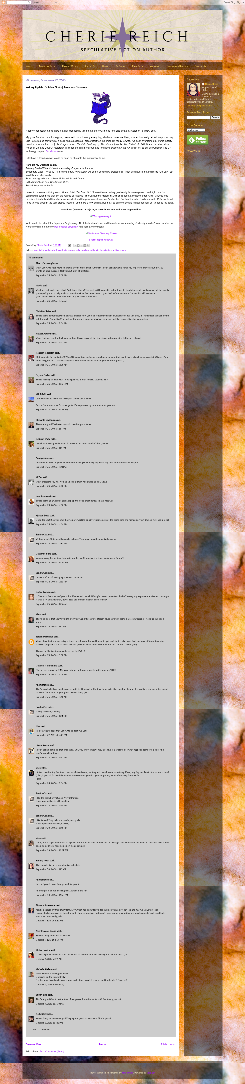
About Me (90, 66)
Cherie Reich (211, 84)
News (105, 66)
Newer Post (34, 1044)
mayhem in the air (89, 250)
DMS (38, 767)
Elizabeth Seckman (45, 420)
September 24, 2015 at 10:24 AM (52, 562)
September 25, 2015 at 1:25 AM (51, 604)
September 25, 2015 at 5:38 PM (51, 655)
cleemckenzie (42, 745)
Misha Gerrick (43, 950)
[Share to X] (81, 245)
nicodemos (127, 1072)
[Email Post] (68, 245)
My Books (120, 66)
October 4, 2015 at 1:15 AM (49, 959)
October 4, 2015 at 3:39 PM (50, 1003)
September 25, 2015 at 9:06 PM (51, 674)
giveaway (68, 250)
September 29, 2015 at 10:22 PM (52, 850)
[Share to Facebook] (84, 245)
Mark (38, 614)
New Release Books (46, 931)
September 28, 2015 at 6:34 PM (51, 783)
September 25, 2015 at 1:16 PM (51, 626)
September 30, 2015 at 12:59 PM (52, 895)
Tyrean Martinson (44, 636)
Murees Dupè (42, 515)
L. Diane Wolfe (43, 439)
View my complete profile (199, 105)
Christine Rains (43, 311)
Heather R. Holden (45, 352)
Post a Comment (41, 1029)
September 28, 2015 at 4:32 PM (51, 757)
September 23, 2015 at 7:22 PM (51, 543)
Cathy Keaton (43, 592)
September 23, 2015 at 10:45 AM (52, 409)
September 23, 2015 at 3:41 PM (51, 467)
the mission (105, 250)
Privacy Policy (70, 66)
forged (59, 250)
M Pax (39, 477)
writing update (119, 250)
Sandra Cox (42, 534)
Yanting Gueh (42, 860)
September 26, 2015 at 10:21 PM (51, 716)
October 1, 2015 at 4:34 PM (49, 939)
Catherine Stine (43, 553)
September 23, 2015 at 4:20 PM (51, 486)
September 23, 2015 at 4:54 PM (51, 524)
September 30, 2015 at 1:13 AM (51, 869)
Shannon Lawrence (45, 905)
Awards (154, 66)
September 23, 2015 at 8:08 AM (51, 275)
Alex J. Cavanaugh (45, 263)
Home (29, 66)
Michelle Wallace (44, 969)
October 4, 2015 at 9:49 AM (50, 984)
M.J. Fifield (41, 394)
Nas (38, 726)
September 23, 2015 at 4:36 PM (51, 505)
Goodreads (52, 151)
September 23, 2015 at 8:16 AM (51, 301)
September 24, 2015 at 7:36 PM (51, 581)
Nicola (39, 285)
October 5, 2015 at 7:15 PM (49, 1022)
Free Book (137, 66)
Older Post (168, 1044)
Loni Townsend (43, 496)
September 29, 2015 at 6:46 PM (51, 827)
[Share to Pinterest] (88, 245)
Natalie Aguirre (43, 333)
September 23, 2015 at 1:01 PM (51, 428)
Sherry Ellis (41, 994)
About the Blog (47, 66)
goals (77, 250)
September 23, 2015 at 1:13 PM (51, 448)
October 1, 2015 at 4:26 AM (49, 920)
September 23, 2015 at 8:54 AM (51, 323)
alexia (39, 838)
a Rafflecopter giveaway (101, 239)
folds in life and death (44, 250)
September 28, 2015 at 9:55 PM (51, 805)
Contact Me (201, 66)
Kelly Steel (41, 1014)
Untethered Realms (177, 66)
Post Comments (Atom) (52, 1051)
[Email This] (75, 245)
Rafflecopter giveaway (66, 226)
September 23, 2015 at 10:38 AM (52, 384)
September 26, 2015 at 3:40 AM (51, 697)
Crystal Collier (43, 375)
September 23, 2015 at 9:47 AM (51, 342)
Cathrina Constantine (46, 665)
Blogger (151, 1072)
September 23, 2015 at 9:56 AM (51, 364)
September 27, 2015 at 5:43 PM (51, 735)
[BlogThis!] (78, 245)
